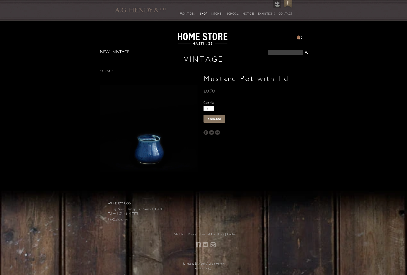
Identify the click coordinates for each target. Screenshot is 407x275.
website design (203, 268)
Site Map (179, 234)
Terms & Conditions (212, 234)
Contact (285, 13)
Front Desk (188, 13)
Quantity (209, 102)
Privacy (192, 234)
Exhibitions (266, 13)
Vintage (105, 71)
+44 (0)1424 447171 (125, 213)
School (232, 13)
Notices (248, 13)
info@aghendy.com (119, 219)
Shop (203, 13)
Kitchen (217, 13)
